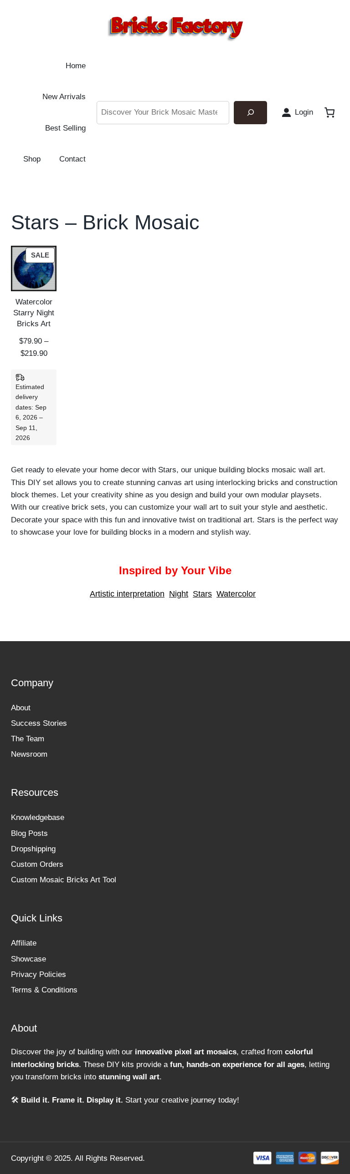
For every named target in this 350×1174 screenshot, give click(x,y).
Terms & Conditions (44, 990)
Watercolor (236, 593)
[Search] (250, 112)
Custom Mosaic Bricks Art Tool (63, 879)
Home (76, 65)
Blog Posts (29, 833)
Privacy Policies (38, 974)
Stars (202, 593)
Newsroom (29, 754)
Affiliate (23, 943)
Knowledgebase (37, 817)
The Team (27, 738)
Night (178, 593)
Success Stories (39, 723)
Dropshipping (33, 849)
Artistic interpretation (127, 593)
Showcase (28, 959)
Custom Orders (37, 864)
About (21, 707)
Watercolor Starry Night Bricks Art (33, 313)
